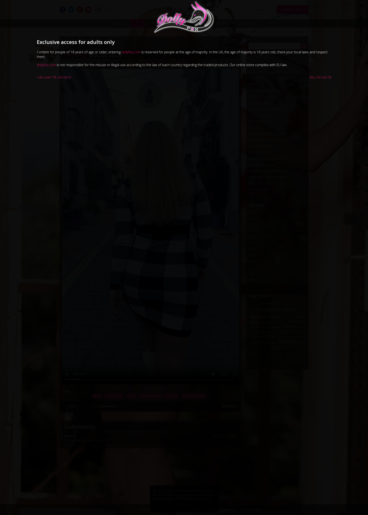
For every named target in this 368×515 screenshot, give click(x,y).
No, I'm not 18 (320, 77)
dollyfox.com (131, 52)
